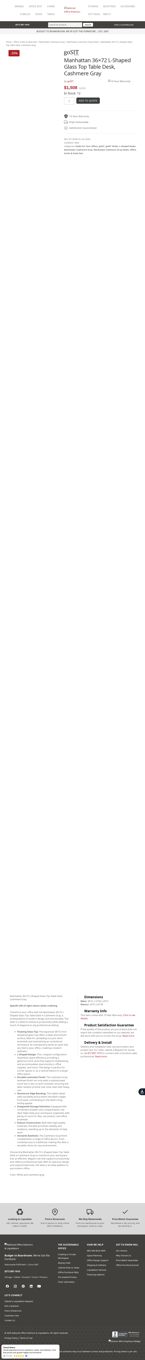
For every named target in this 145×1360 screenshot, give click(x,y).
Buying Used (64, 1262)
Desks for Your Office (86, 146)
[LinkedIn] (31, 1286)
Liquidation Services (96, 1270)
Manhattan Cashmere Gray (52, 42)
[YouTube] (39, 1286)
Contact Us (10, 1320)
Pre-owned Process (67, 1277)
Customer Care (12, 1315)
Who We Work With (96, 1250)
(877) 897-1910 (20, 25)
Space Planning (94, 1255)
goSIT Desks (112, 146)
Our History (121, 1250)
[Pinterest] (23, 1286)
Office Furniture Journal (127, 1265)
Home (8, 42)
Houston (26, 1277)
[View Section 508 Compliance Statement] (124, 1343)
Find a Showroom (13, 1310)
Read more (128, 1035)
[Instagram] (15, 1286)
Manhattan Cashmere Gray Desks (83, 42)
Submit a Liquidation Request (19, 1301)
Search (88, 24)
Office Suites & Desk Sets (25, 42)
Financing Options (96, 1274)
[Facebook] (7, 1286)
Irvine (35, 1277)
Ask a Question (12, 1306)
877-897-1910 (95, 1053)
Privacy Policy (11, 1338)
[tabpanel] (39, 1087)
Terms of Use (26, 1338)
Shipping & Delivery (96, 1265)
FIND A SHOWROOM (123, 25)
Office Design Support (97, 1260)
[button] (59, 1344)
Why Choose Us (123, 1255)
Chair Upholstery (66, 1282)
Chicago (8, 1277)
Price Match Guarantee (127, 1260)
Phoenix (43, 1277)
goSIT (70, 81)
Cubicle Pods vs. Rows (68, 1267)
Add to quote (88, 100)
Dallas (17, 1277)
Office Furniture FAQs (68, 1272)
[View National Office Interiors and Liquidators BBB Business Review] (126, 1334)
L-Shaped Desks (127, 146)
